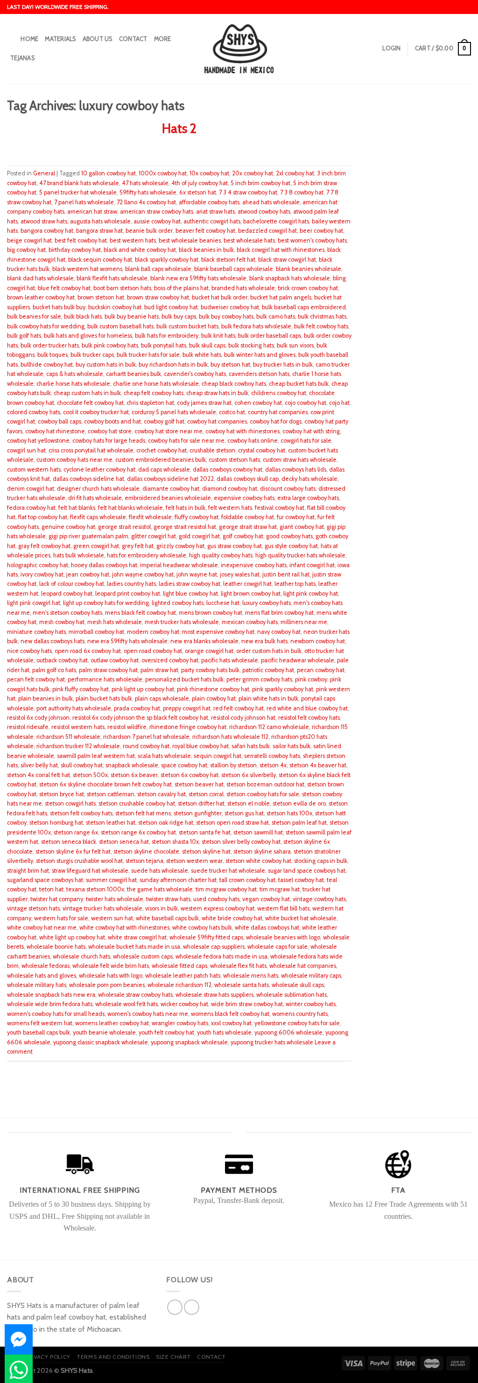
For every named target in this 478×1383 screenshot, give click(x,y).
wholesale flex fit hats (238, 965)
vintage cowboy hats (319, 899)
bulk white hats (202, 354)
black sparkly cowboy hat (166, 259)
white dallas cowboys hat (267, 927)
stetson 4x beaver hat (317, 765)
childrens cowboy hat (278, 392)
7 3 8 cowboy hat (301, 192)
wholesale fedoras (45, 965)
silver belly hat (39, 765)
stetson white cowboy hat (258, 860)
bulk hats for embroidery (166, 335)
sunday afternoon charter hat (178, 879)
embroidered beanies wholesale (168, 497)
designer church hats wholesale (98, 488)
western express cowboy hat (217, 908)
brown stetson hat (100, 297)
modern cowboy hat (153, 631)
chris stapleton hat (150, 402)
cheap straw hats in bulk (217, 392)
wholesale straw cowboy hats (135, 994)
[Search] (10, 39)
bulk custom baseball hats (120, 326)
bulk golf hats (24, 335)
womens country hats (300, 1013)
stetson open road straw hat (232, 822)
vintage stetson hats (33, 908)
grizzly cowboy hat (180, 545)
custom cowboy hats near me (74, 459)
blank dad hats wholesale (40, 278)
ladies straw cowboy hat (189, 583)
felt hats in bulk (185, 507)
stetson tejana (144, 860)
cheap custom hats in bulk (87, 392)
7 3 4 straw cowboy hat (248, 192)
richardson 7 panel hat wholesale (146, 736)
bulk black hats (83, 316)
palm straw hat (159, 670)
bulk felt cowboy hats (321, 326)
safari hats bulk (251, 746)
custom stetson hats (234, 459)
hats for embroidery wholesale (146, 555)
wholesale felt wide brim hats (110, 965)
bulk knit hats (218, 335)
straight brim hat (28, 870)
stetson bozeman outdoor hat (265, 784)
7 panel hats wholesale (84, 202)
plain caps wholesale (162, 698)
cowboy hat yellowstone (38, 440)
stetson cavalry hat (161, 794)
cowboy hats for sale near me (186, 440)
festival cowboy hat (279, 507)
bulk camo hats (275, 316)
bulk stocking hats (251, 345)
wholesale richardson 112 (179, 984)
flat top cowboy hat (42, 517)
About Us (97, 38)
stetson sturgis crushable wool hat (79, 860)
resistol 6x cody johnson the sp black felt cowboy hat (140, 717)
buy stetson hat (230, 364)
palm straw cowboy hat (108, 670)
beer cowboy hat (321, 230)
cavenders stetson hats (259, 373)
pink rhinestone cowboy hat (213, 689)
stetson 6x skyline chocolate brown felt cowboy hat (105, 784)
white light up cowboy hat (72, 937)
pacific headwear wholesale (297, 660)
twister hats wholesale (114, 899)
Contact (133, 38)
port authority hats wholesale (73, 708)
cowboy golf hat (164, 421)
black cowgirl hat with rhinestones (280, 249)
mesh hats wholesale (114, 622)
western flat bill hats (283, 908)
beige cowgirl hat (29, 240)
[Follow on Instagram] (191, 1307)
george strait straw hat (248, 526)
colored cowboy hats (33, 412)
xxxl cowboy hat (231, 1023)
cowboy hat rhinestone (55, 431)
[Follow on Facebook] (175, 1307)
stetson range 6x (76, 832)
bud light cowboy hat (171, 307)
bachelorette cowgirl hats (276, 221)
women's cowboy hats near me (147, 1013)
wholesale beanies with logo (283, 937)
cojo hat (339, 402)
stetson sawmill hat (258, 832)
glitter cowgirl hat (153, 536)
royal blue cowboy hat (200, 746)
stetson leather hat (110, 822)
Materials (60, 38)
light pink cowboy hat (310, 593)
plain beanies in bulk (45, 698)
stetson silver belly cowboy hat (241, 841)
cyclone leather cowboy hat (99, 469)
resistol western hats (78, 726)
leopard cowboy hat (66, 593)
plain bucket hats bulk (104, 698)
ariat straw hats (215, 211)
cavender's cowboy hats (195, 373)
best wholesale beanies (190, 240)
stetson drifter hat (201, 803)
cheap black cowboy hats (234, 383)
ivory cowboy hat (42, 574)
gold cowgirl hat (199, 536)
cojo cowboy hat (305, 402)
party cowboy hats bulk (210, 670)
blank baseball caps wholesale (233, 268)
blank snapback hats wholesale (289, 278)
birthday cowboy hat (75, 249)
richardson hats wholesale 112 (230, 736)
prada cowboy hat (137, 708)
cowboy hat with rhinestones (242, 431)
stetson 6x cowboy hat (189, 774)
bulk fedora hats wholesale (256, 326)
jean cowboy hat (87, 574)
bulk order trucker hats (50, 345)
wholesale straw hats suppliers (214, 994)
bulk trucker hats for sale (148, 354)
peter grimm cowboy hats (259, 679)
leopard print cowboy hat (127, 593)
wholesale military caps (311, 975)
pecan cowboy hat (320, 670)
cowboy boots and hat (112, 421)
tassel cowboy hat (301, 879)
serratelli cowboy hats (272, 755)
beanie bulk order (149, 230)
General (44, 173)
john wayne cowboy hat (143, 574)
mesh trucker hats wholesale (182, 622)
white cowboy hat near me (42, 927)
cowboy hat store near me (168, 431)
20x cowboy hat (252, 173)
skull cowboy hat (82, 765)
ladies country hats (131, 583)
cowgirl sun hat (26, 450)
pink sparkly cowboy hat (282, 689)
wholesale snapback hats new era (51, 994)
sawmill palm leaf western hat (96, 755)
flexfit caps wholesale (98, 517)
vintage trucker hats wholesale (102, 908)
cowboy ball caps (59, 421)
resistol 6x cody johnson (38, 717)
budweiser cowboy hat (230, 307)
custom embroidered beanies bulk (160, 459)
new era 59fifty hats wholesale (127, 641)
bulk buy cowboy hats (226, 316)
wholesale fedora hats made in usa (221, 956)
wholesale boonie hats (56, 946)
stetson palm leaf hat (299, 822)
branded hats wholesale (243, 288)
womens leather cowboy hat (112, 1023)
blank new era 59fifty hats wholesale (198, 278)
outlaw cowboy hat (115, 660)
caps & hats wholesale (74, 373)
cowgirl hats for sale (306, 440)
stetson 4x (273, 765)
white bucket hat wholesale (301, 918)
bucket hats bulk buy (59, 307)
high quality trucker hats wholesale (300, 555)
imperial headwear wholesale (179, 565)
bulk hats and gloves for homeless (88, 335)
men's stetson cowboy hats (67, 612)
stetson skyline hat (206, 851)
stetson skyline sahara (262, 851)
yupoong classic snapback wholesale (100, 1042)
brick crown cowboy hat (308, 288)
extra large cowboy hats (308, 497)
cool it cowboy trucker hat (96, 412)
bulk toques (52, 354)
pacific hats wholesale (229, 660)
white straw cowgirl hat (137, 937)
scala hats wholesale (164, 755)
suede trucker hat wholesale (228, 870)
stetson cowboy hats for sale (262, 794)
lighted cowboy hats (178, 602)
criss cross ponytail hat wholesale (91, 450)
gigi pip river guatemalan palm (88, 536)
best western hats (133, 240)
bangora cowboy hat (47, 230)
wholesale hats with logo (110, 975)
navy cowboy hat (279, 631)
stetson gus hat (244, 813)
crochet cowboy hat (161, 450)
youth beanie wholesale (104, 1032)
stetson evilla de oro (299, 803)
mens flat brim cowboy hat (279, 612)
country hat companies (278, 412)
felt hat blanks (76, 507)
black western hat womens (87, 268)
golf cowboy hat (243, 536)
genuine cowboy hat (68, 526)
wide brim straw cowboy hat (247, 1004)
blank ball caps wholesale (158, 268)
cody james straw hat (204, 402)
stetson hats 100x (289, 813)
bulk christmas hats (322, 316)
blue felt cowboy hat (64, 288)
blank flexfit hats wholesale (112, 278)
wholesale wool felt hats (126, 1004)
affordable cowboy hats (209, 202)
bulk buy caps (179, 316)
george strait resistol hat (185, 526)
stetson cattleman (110, 794)
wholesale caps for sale (277, 946)
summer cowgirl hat (111, 879)
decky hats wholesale (309, 478)
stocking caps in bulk (320, 860)
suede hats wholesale (159, 870)
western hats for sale (61, 918)
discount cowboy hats (288, 488)
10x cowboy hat (209, 173)
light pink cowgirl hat (33, 602)
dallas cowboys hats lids (295, 469)
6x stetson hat (197, 192)
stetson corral (206, 794)
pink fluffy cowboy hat (80, 689)
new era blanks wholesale (204, 641)
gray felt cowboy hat (44, 545)
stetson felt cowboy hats (81, 813)
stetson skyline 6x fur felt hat (73, 851)
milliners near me (304, 622)
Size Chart (173, 1356)
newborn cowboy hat (317, 641)
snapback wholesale (131, 765)
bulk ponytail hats (163, 345)
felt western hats (230, 507)
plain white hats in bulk (268, 698)
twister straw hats (168, 899)
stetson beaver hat (199, 784)
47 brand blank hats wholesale (79, 183)
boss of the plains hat (181, 288)
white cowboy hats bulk (202, 927)
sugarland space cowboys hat (45, 879)
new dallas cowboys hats (52, 641)
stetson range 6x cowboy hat (138, 832)
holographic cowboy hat (37, 565)
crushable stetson (212, 450)
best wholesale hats (249, 240)
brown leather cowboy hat (41, 297)
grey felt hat (138, 545)
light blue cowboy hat (190, 593)
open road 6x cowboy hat (88, 650)
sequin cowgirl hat (217, 755)
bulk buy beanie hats (132, 316)
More (162, 38)
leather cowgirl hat (247, 583)
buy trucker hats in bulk (283, 364)
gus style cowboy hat (291, 545)
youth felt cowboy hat (166, 1032)
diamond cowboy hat (229, 488)
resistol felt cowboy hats (309, 717)
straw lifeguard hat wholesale (90, 870)
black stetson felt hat (228, 259)
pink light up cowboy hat (143, 689)
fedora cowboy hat (31, 507)
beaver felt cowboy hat (205, 230)
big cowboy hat (26, 249)
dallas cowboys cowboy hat (227, 469)
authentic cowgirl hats (211, 221)
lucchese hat (222, 602)
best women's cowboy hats (312, 240)
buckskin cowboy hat (114, 307)
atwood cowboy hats (264, 211)
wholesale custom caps (143, 956)
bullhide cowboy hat (47, 364)
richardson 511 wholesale (68, 736)
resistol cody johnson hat (243, 717)
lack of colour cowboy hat (71, 583)
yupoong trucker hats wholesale (272, 1042)
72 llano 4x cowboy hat (146, 202)
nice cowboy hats (29, 650)
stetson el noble (248, 803)
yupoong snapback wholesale (189, 1042)
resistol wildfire (127, 726)
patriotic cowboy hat (268, 670)
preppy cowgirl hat (187, 708)
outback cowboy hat (62, 660)
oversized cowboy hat (169, 660)
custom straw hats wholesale (300, 459)
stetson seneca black (68, 841)
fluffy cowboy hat (196, 517)
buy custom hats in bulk (106, 364)
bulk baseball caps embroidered (304, 307)
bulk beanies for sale (34, 316)
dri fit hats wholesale (95, 497)
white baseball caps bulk (167, 918)
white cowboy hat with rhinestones (124, 927)
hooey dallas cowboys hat (104, 565)
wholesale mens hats (250, 975)
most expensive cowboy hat (218, 631)
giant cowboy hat (302, 526)
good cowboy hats (289, 536)
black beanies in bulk (206, 249)
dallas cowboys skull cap (248, 478)
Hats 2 (179, 128)
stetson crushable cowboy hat (136, 803)
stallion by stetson (233, 765)
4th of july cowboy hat (199, 183)
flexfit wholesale (150, 517)
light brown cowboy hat (251, 593)
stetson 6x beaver (134, 774)
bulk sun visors (295, 345)
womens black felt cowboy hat (230, 1013)
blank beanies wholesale (308, 268)
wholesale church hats (81, 956)
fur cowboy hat (296, 517)
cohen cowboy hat (258, 402)
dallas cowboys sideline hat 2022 (170, 478)
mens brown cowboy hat (210, 612)
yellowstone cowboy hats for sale (297, 1023)
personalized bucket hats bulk (184, 679)
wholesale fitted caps (179, 965)
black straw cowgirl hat (287, 259)
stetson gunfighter (198, 813)
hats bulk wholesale (78, 555)
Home (29, 38)
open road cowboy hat (153, 650)
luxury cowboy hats (266, 602)
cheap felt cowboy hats (153, 392)
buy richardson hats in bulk (173, 364)
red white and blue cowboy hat (307, 708)
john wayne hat (196, 574)
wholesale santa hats (241, 984)
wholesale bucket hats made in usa (134, 946)
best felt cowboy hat (81, 240)
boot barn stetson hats (122, 288)
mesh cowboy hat (61, 622)
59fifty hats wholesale (148, 192)
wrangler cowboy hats (180, 1023)
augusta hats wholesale (100, 221)
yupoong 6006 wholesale (288, 1032)
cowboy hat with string (311, 431)
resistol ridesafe (28, 726)
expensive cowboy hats (244, 497)
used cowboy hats (216, 899)
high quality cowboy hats (221, 555)
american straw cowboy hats (156, 211)
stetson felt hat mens (143, 813)
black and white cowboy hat (140, 249)
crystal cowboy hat (261, 450)
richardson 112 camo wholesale (269, 726)
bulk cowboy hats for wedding (45, 326)
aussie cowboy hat (157, 221)
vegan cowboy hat (266, 899)
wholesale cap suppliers (214, 946)
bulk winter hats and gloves (259, 354)
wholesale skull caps (298, 984)
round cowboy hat (146, 746)
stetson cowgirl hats (70, 803)
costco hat (232, 412)
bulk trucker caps (92, 354)
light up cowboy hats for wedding (106, 602)
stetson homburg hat (56, 822)
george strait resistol (124, 526)
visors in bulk (161, 908)
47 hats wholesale (145, 183)
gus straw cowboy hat (234, 545)
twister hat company (56, 899)
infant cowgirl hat (312, 565)
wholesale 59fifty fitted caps (206, 937)
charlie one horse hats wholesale (156, 383)
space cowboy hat (184, 765)
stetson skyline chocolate (146, 851)
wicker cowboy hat (184, 1004)
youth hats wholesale (224, 1032)
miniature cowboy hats (36, 631)
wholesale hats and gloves (41, 975)
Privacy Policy (47, 1356)
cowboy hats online (252, 440)
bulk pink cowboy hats (110, 345)
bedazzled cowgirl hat (267, 230)
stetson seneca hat (124, 841)
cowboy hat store (110, 431)
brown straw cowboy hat (158, 297)
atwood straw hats (44, 221)
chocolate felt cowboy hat (90, 402)
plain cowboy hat (214, 698)
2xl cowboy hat (295, 173)
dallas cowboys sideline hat (88, 478)
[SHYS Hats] (239, 48)
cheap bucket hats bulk (299, 383)
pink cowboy (311, 679)
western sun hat (112, 918)
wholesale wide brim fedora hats (49, 1004)
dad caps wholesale (164, 469)
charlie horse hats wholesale (73, 383)
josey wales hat (240, 574)
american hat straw (92, 211)
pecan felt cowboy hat (36, 679)
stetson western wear (194, 860)
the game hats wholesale (160, 889)
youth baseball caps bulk (38, 1032)
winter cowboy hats (311, 1004)
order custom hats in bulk (269, 650)
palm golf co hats (54, 670)
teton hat (51, 889)
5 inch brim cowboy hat (260, 183)
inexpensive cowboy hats (254, 565)
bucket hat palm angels (280, 297)
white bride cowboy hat (232, 918)
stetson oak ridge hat (165, 822)
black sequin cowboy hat (100, 259)
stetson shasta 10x (175, 841)
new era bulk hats (264, 641)
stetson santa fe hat (205, 832)
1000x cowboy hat (163, 173)
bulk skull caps (207, 345)
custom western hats (34, 469)
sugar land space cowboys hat (306, 870)
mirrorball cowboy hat (96, 631)
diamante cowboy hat (170, 488)
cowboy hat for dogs (276, 421)
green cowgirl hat (96, 545)
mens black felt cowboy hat (140, 612)
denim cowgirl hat (30, 488)
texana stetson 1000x (95, 889)
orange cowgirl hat (209, 650)
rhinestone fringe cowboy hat (187, 726)
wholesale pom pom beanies (107, 984)
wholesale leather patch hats (182, 975)
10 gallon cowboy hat (108, 173)
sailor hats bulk (291, 746)
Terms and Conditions (113, 1356)
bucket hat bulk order (219, 297)
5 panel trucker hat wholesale (78, 192)
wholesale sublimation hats (291, 994)
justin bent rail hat (285, 574)
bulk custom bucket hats (187, 326)
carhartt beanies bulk (133, 373)
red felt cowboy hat (238, 708)
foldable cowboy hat (247, 517)
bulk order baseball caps (269, 335)
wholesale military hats (36, 984)
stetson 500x (90, 774)
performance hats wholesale (105, 679)
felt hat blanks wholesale (130, 507)
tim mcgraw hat (280, 889)
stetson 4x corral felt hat (38, 774)
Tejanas (22, 58)
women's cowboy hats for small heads (56, 1013)
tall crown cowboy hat (247, 879)
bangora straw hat (99, 230)
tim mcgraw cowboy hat (226, 889)
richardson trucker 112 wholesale (78, 746)
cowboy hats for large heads (108, 440)
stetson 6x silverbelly (248, 774)
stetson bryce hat (61, 794)
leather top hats (295, 583)
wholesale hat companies (302, 965)
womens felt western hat (39, 1023)
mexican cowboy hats (250, 622)
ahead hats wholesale (271, 202)
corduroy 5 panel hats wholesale (174, 412)
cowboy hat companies (217, 421)
